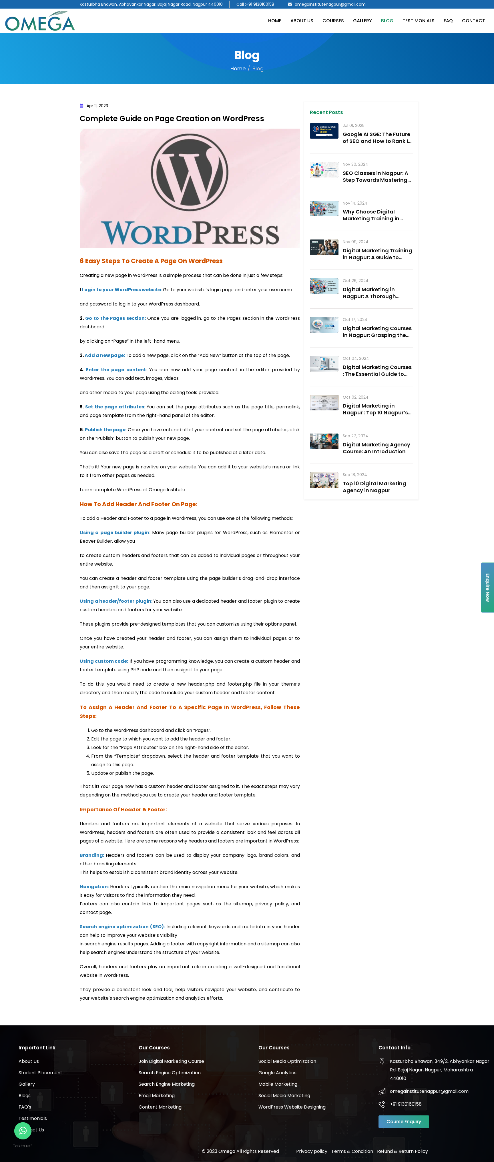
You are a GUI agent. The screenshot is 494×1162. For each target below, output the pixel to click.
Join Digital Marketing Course (171, 1061)
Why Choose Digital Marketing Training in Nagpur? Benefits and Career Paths (371, 222)
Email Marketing (157, 1095)
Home (274, 20)
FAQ (448, 20)
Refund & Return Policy (402, 1151)
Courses (333, 20)
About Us (301, 20)
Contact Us (31, 1130)
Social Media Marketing (284, 1095)
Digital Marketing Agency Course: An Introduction (376, 448)
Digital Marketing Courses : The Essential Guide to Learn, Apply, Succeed (377, 374)
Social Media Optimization (287, 1061)
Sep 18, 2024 (355, 474)
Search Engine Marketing (167, 1084)
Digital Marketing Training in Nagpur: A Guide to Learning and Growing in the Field (377, 261)
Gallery (362, 20)
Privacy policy (311, 1151)
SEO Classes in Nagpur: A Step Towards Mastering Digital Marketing (375, 179)
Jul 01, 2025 (353, 125)
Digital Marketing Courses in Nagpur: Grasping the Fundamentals (377, 335)
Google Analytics (277, 1072)
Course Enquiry (404, 1121)
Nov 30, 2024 (355, 164)
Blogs (25, 1095)
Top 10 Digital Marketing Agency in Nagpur (374, 487)
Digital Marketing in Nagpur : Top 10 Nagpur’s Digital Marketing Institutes (375, 416)
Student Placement (40, 1072)
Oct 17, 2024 (355, 319)
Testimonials (419, 20)
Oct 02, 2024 (355, 397)
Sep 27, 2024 (355, 436)
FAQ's (25, 1107)
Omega (226, 1151)
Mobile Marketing (277, 1084)
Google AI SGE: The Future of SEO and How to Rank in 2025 (377, 141)
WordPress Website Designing (292, 1107)
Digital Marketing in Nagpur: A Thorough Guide (369, 296)
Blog (387, 20)
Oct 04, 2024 (356, 358)
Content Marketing (160, 1107)
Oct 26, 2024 (355, 280)
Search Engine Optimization (170, 1072)
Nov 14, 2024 (355, 203)
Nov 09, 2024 (355, 241)
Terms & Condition (352, 1151)
